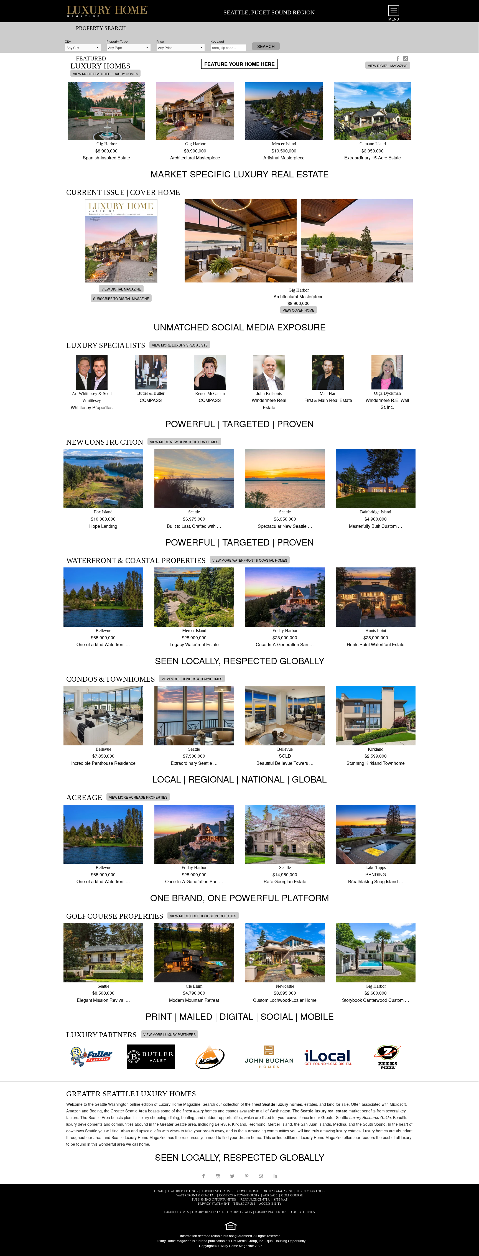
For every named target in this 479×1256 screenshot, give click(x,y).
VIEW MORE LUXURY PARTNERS (169, 1034)
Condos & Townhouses (239, 1195)
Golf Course (292, 1195)
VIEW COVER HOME (298, 310)
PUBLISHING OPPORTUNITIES (214, 1199)
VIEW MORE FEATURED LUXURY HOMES (105, 73)
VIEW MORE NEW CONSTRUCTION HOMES (184, 441)
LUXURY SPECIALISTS (217, 1191)
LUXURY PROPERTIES (270, 1212)
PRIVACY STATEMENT (214, 1204)
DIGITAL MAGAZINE (278, 1191)
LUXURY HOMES (176, 1212)
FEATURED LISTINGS (183, 1191)
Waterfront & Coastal (195, 1195)
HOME (159, 1191)
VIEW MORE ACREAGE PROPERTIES (138, 797)
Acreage (270, 1195)
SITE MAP (280, 1199)
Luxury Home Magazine (174, 1241)
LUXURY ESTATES (239, 1212)
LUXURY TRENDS (302, 1212)
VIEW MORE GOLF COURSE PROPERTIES (203, 915)
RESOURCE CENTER (255, 1199)
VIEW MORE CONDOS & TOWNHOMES (192, 678)
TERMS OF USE (244, 1204)
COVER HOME (248, 1191)
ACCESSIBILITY (270, 1204)
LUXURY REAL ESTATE (208, 1212)
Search (266, 46)
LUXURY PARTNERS (311, 1191)
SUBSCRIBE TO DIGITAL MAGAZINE (121, 298)
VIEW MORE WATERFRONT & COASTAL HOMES (249, 560)
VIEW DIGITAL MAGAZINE (387, 65)
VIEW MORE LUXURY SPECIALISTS (180, 345)
